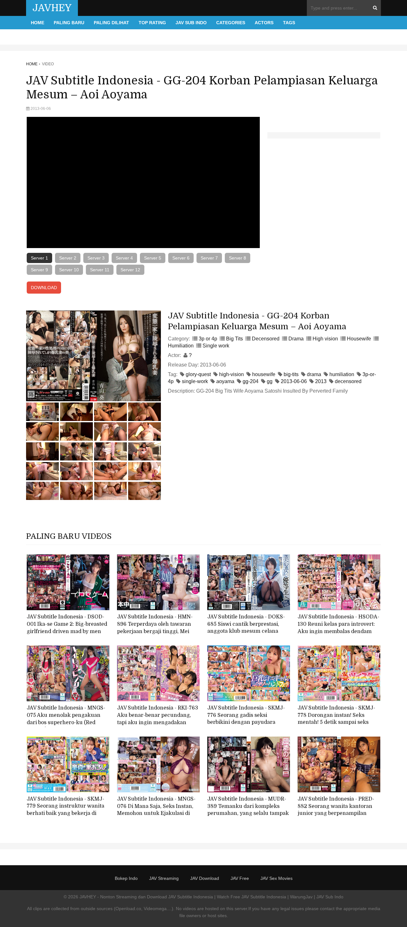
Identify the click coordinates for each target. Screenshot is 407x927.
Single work (216, 345)
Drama (296, 338)
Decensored (265, 338)
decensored (348, 381)
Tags (289, 22)
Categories (230, 22)
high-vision (231, 374)
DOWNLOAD (44, 287)
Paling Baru (69, 22)
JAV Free (240, 878)
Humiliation (181, 345)
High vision (325, 338)
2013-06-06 (294, 381)
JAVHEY (52, 8)
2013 (321, 381)
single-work (195, 381)
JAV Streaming (164, 878)
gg (269, 381)
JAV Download (204, 878)
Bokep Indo (126, 878)
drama (314, 374)
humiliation (341, 374)
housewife (263, 374)
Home (37, 22)
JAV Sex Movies (276, 878)
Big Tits (234, 338)
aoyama (225, 381)
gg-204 (251, 381)
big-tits (291, 374)
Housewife (359, 338)
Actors (264, 22)
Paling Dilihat (111, 22)
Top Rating (152, 22)
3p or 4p (208, 338)
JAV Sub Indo (191, 22)
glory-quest (198, 374)
